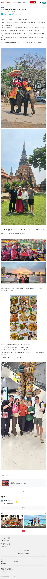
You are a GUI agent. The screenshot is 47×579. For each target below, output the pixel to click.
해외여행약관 (16, 561)
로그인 (18, 507)
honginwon (6, 14)
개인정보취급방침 (16, 559)
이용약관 (2, 561)
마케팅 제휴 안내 (3, 563)
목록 (23, 530)
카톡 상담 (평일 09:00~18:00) (23, 550)
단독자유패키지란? (3, 559)
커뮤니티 (20, 2)
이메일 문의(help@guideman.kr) (23, 553)
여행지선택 (14, 2)
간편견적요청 (33, 2)
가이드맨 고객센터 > (6, 538)
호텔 (24, 2)
